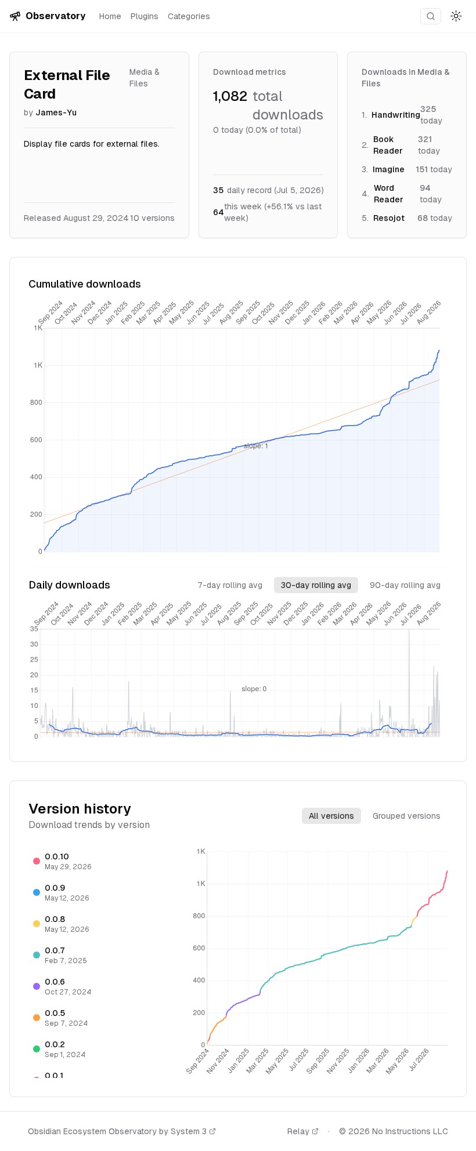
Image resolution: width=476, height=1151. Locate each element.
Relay (298, 1131)
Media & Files (144, 77)
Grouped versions (407, 815)
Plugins (144, 16)
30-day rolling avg (316, 585)
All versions (331, 815)
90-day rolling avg (405, 585)
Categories (189, 16)
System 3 (189, 1131)
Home (110, 16)
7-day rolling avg (229, 585)
